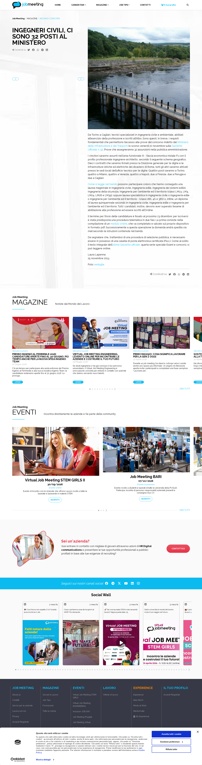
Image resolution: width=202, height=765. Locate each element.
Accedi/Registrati (20, 722)
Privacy (15, 716)
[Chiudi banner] (198, 732)
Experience (138, 694)
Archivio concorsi (50, 18)
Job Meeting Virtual (82, 722)
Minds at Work (139, 705)
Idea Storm (138, 700)
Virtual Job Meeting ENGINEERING (82, 704)
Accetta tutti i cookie (171, 734)
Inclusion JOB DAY (81, 711)
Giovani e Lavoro (50, 694)
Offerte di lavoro (110, 694)
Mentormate (138, 711)
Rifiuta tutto (171, 749)
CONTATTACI (178, 548)
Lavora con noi (19, 711)
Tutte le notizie (49, 711)
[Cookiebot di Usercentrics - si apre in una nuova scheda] (18, 760)
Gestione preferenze (170, 742)
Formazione (48, 705)
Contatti (15, 700)
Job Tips (47, 700)
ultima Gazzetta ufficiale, (126, 244)
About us (16, 694)
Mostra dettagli (43, 759)
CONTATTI (145, 5)
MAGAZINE (101, 5)
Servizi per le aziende (22, 705)
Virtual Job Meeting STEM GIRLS (84, 696)
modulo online (118, 223)
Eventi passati (79, 728)
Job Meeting (18, 18)
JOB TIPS (123, 5)
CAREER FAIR (77, 5)
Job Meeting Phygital (82, 717)
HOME (58, 5)
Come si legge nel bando (102, 184)
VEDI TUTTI (184, 389)
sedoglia (99, 264)
